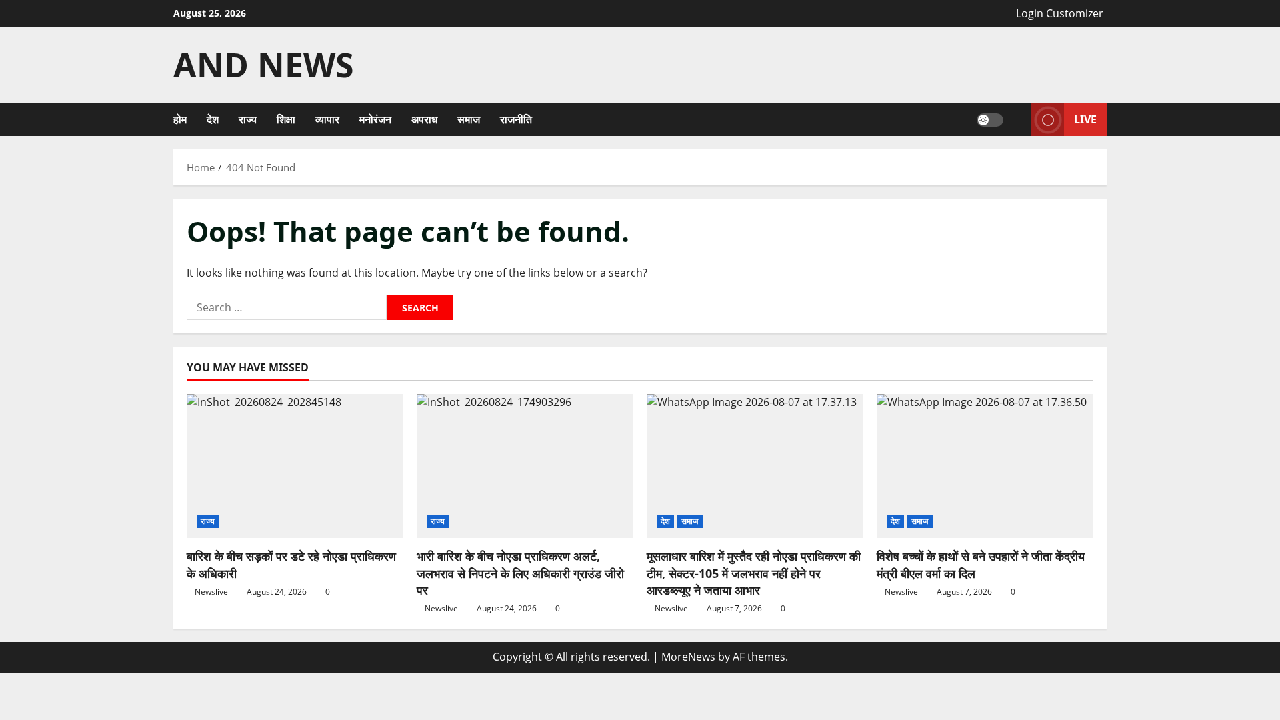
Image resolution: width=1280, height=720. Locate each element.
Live (1085, 119)
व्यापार (327, 119)
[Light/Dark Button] (990, 120)
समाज (468, 119)
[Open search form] (1017, 119)
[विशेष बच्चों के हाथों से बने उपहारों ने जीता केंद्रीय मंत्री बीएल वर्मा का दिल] (985, 466)
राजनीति (516, 119)
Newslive (211, 591)
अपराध (424, 119)
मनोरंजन (375, 119)
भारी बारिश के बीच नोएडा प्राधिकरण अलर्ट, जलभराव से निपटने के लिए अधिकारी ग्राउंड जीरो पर (520, 572)
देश (213, 119)
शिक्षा (286, 119)
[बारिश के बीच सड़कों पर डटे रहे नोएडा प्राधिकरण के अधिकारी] (295, 466)
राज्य (248, 119)
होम (180, 119)
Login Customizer (1059, 13)
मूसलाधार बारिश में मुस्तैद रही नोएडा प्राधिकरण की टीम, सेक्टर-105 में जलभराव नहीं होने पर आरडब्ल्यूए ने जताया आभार (754, 572)
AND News (263, 64)
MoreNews (688, 656)
